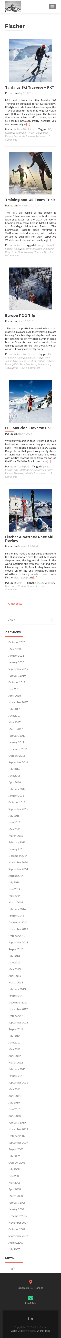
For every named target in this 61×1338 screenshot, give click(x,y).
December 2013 (17, 922)
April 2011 (14, 1095)
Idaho (17, 248)
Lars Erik (32, 360)
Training (28, 251)
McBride (24, 469)
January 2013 (16, 995)
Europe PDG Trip (20, 316)
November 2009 (18, 1129)
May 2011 (14, 1089)
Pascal (8, 364)
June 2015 (14, 822)
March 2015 (15, 835)
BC (49, 129)
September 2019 (18, 668)
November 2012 (18, 1009)
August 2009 (15, 1149)
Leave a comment (30, 367)
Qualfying (48, 248)
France (46, 357)
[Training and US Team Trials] (30, 172)
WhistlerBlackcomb (35, 473)
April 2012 (14, 1055)
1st (49, 354)
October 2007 (16, 1229)
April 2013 (14, 975)
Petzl (37, 132)
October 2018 (16, 682)
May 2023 (14, 648)
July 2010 (14, 1102)
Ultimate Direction (44, 251)
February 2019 (17, 675)
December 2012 (17, 1002)
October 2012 (16, 1015)
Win (15, 367)
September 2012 (18, 1022)
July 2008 (14, 1169)
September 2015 (18, 809)
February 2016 (17, 789)
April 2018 (14, 695)
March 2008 (15, 1195)
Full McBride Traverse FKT (28, 428)
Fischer (18, 132)
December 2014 (17, 855)
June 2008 (14, 1175)
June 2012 (14, 1042)
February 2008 (17, 1202)
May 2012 (14, 1049)
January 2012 (16, 1075)
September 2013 (18, 942)
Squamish (19, 136)
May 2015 (14, 829)
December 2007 (17, 1215)
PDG (15, 364)
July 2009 (14, 1155)
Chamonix (10, 357)
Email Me (30, 1303)
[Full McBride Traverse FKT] (30, 400)
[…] (28, 124)
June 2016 (14, 775)
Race (19, 129)
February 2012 (17, 1069)
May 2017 (14, 722)
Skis (37, 586)
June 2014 (14, 889)
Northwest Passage (31, 248)
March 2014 (15, 902)
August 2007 (15, 1242)
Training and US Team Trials (30, 200)
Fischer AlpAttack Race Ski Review (29, 539)
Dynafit (9, 132)
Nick (31, 132)
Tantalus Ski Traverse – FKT (29, 87)
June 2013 (14, 962)
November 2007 (18, 1222)
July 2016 (14, 769)
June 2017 (14, 715)
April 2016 (14, 782)
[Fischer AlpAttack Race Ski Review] (30, 509)
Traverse (40, 136)
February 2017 (17, 735)
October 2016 (16, 755)
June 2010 (14, 1109)
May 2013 (14, 969)
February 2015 (17, 842)
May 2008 (14, 1182)
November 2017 (18, 702)
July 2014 (14, 882)
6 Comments (12, 255)
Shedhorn (31, 364)
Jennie (8, 360)
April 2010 (14, 1115)
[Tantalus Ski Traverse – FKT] (30, 60)
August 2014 (15, 875)
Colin (20, 357)
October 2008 (16, 1162)
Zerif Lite (16, 1330)
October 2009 (16, 1135)
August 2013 (15, 949)
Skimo (30, 586)
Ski (31, 469)
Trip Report (29, 129)
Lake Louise (19, 360)
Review (22, 586)
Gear (19, 582)
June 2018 (14, 688)
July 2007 (14, 1249)
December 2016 (17, 748)
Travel (8, 367)
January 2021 (16, 655)
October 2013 (16, 935)
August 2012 (15, 1029)
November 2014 (18, 862)
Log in (11, 1268)
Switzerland (43, 364)
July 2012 (14, 1035)
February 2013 (17, 989)
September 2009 (18, 1142)
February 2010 (17, 1122)
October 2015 (16, 802)
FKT (25, 132)
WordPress (43, 1330)
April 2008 (14, 1189)
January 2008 (16, 1209)
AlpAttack (39, 582)
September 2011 (18, 1082)
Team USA (17, 251)
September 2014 (18, 869)
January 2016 (16, 795)
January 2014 (16, 915)
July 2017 (14, 708)
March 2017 (15, 728)
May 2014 (14, 895)
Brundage (39, 245)
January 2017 (16, 742)
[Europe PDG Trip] (30, 288)
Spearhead (40, 469)
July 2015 (14, 815)
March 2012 (15, 1062)
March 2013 (15, 982)
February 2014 (17, 909)
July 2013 (14, 955)
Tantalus (30, 136)
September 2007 (18, 1235)
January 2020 (16, 662)
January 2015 (16, 849)
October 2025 (16, 642)
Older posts (13, 603)
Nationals (43, 360)
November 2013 (18, 929)
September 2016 (18, 762)
